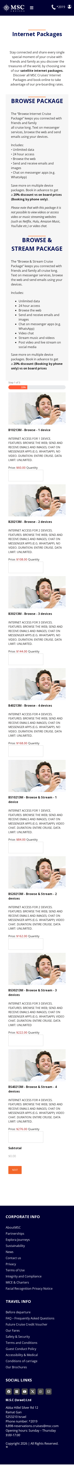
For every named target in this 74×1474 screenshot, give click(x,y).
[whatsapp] (41, 1392)
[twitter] (33, 1392)
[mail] (49, 1392)
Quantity (32, 467)
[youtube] (25, 1392)
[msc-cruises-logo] (13, 5)
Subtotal (15, 1148)
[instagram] (17, 1392)
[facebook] (9, 1392)
